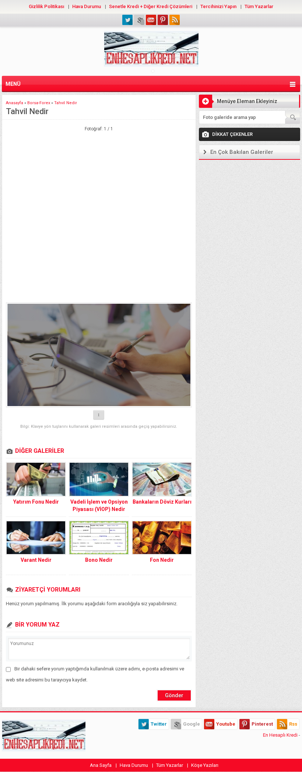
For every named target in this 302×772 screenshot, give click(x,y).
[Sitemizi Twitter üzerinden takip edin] (127, 20)
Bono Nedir (99, 560)
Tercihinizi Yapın (218, 6)
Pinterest (262, 724)
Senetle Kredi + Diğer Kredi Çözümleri (150, 6)
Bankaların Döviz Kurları (162, 502)
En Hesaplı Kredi (280, 735)
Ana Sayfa (101, 765)
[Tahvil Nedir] (99, 355)
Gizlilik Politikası (46, 6)
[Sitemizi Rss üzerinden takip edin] (174, 20)
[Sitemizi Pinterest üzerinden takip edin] (163, 20)
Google (191, 724)
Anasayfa (14, 103)
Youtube (225, 724)
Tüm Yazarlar (259, 6)
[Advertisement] (99, 166)
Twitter (159, 724)
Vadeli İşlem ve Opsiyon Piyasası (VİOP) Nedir (99, 505)
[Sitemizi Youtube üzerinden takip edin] (151, 20)
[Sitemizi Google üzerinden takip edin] (139, 20)
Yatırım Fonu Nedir (36, 502)
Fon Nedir (162, 560)
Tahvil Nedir (65, 103)
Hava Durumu (86, 6)
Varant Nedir (36, 560)
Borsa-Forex (38, 103)
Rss (293, 724)
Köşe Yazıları (204, 765)
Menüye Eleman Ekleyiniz (247, 101)
